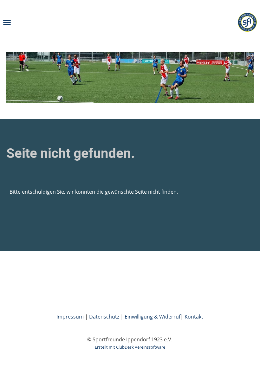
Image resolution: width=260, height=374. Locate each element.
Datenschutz (104, 316)
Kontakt (194, 316)
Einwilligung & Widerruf (152, 316)
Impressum (70, 316)
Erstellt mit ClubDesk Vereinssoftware (130, 347)
